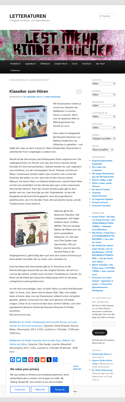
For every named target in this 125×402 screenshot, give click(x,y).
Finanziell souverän (101, 205)
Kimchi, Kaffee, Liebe (102, 179)
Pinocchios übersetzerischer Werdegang (102, 287)
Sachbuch (86, 63)
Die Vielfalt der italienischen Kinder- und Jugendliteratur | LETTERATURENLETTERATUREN (103, 252)
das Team (100, 63)
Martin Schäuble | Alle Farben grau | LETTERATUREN (103, 268)
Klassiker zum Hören (28, 91)
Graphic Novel (61, 63)
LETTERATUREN (27, 16)
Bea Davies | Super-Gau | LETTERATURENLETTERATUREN (104, 235)
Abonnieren (100, 332)
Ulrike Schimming (52, 96)
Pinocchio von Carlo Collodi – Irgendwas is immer (102, 280)
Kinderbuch (15, 63)
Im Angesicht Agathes (102, 199)
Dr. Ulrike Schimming (102, 370)
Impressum (15, 70)
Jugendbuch (30, 63)
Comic (75, 63)
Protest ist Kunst (100, 202)
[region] (39, 380)
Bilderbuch (45, 63)
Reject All (40, 389)
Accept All (59, 389)
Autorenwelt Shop (100, 354)
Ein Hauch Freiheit (101, 189)
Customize (20, 389)
